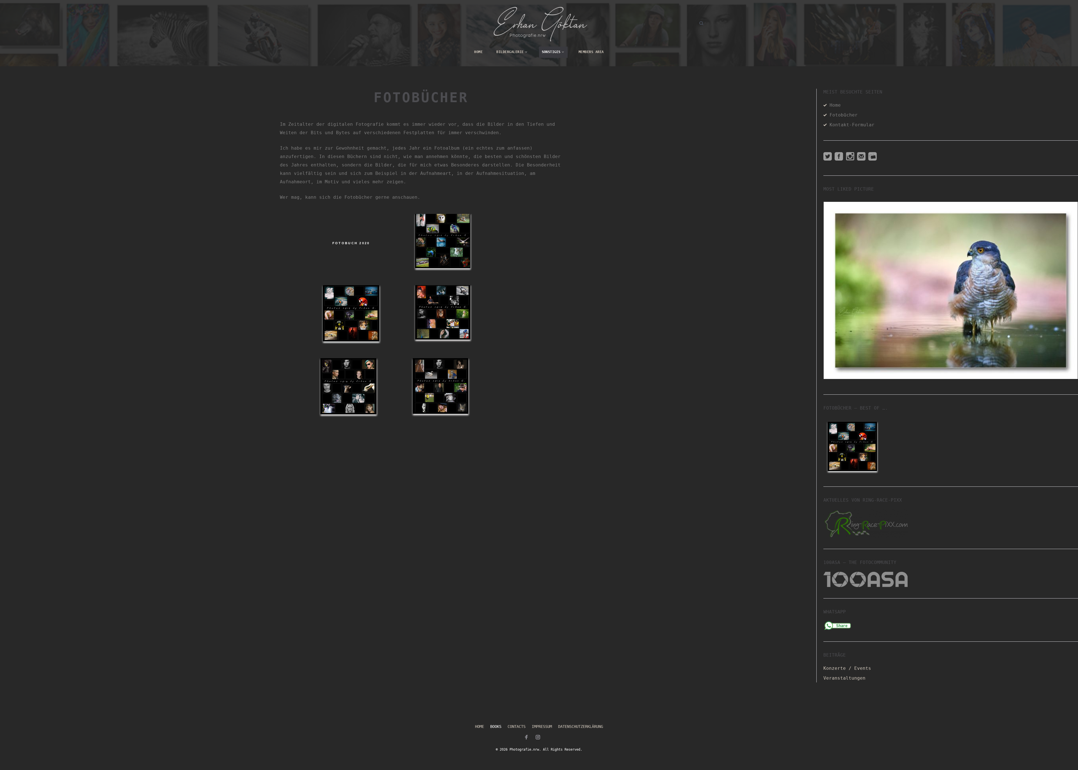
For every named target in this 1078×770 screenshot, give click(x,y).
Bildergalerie (510, 52)
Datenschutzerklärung (580, 726)
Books (495, 726)
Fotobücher (844, 115)
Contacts (517, 726)
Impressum (542, 726)
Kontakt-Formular (852, 124)
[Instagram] (538, 738)
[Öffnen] (951, 290)
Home (478, 52)
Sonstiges (551, 52)
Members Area (591, 52)
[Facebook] (526, 738)
